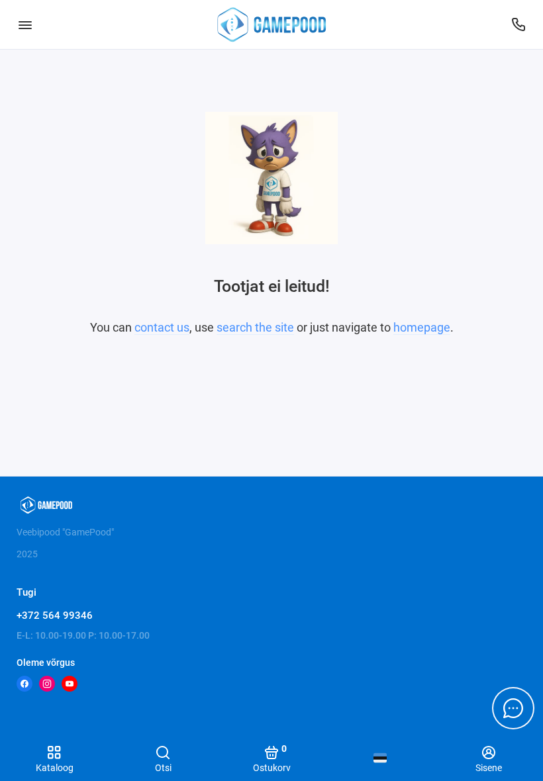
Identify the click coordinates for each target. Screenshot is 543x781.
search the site (255, 327)
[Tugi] (518, 24)
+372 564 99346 (55, 615)
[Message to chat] (513, 708)
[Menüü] (25, 24)
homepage (421, 327)
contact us (161, 327)
